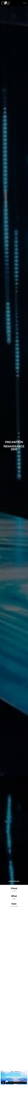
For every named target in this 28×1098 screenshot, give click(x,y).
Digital (14, 898)
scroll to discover (14, 881)
